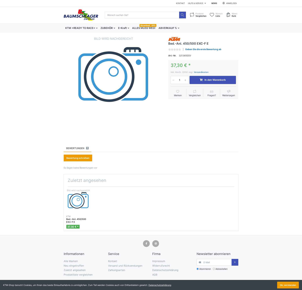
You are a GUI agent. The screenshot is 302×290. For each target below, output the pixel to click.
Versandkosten (201, 72)
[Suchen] (182, 15)
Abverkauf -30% (148, 25)
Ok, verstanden (288, 285)
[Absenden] (235, 262)
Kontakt (180, 3)
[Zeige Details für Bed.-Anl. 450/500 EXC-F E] (78, 201)
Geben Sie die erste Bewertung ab (203, 49)
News (214, 3)
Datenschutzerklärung (159, 285)
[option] (113, 86)
